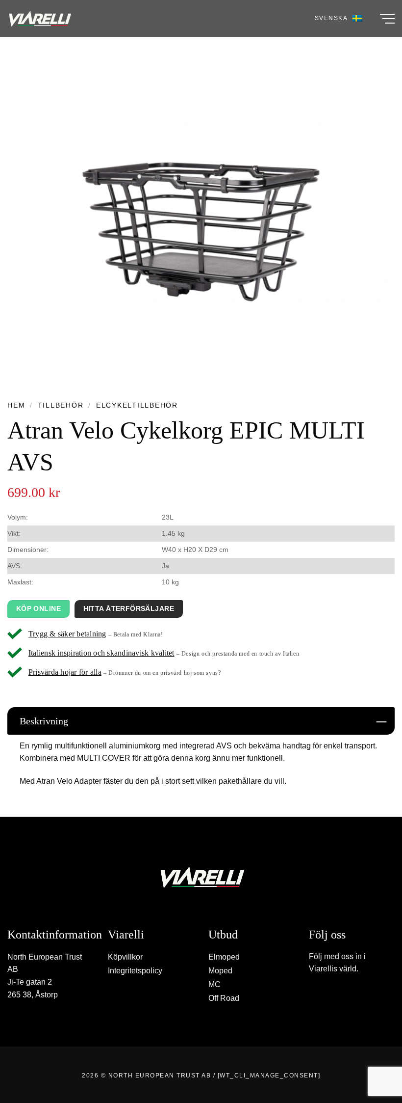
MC (214, 984)
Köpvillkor (125, 957)
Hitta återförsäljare (128, 608)
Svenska (331, 18)
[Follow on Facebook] (314, 996)
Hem (16, 405)
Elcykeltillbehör (137, 405)
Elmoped (224, 957)
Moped (220, 970)
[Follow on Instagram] (324, 996)
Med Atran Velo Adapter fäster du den (84, 781)
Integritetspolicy (135, 970)
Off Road (223, 998)
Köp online (38, 608)
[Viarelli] (39, 18)
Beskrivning (44, 721)
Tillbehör (61, 405)
